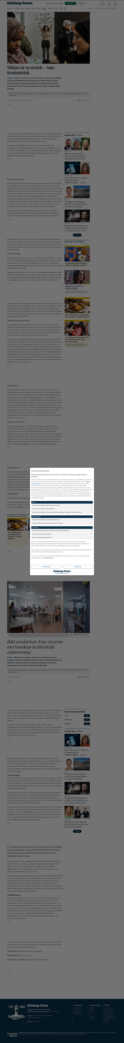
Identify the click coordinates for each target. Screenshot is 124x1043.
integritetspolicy (48, 558)
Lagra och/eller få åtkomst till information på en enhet (46, 505)
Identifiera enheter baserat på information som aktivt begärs (47, 523)
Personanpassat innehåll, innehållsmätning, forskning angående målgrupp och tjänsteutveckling (56, 512)
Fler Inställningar (46, 566)
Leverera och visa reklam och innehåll (41, 534)
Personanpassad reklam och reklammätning (43, 508)
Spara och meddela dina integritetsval (41, 537)
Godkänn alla (77, 566)
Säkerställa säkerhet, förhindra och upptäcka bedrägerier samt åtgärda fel (50, 530)
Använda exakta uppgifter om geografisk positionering (46, 519)
